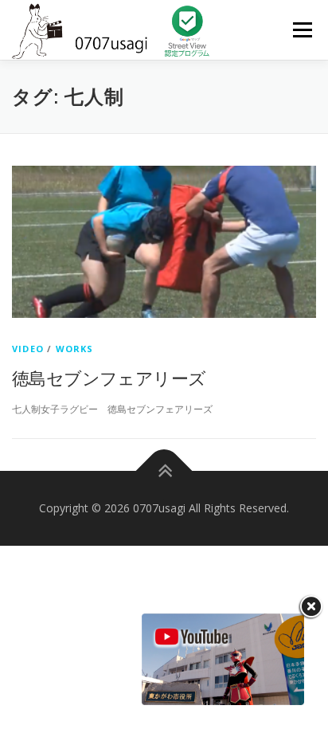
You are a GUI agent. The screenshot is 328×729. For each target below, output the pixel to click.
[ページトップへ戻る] (164, 470)
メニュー (302, 30)
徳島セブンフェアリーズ (108, 378)
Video (28, 349)
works (75, 349)
